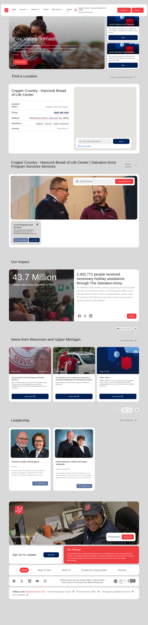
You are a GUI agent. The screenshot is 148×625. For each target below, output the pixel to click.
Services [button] (22, 9)
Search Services (124, 181)
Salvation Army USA (35, 591)
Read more (40, 483)
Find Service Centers (85, 12)
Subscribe (51, 555)
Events (46, 9)
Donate (136, 10)
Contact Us (69, 10)
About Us (66, 570)
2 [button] (129, 410)
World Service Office (88, 591)
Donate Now (20, 62)
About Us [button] (34, 9)
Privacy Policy (66, 582)
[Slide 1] (118, 328)
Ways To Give (44, 570)
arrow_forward (137, 410)
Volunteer (122, 570)
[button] (137, 410)
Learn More (34, 240)
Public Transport (61, 123)
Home (14, 9)
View (123, 37)
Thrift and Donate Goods (60, 591)
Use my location (84, 146)
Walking (40, 123)
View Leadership (128, 420)
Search (121, 141)
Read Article (30, 396)
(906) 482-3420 (61, 112)
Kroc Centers (20, 595)
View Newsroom (129, 340)
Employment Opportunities (94, 570)
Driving (48, 123)
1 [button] (124, 410)
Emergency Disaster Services (118, 591)
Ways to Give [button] (56, 9)
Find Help (123, 10)
